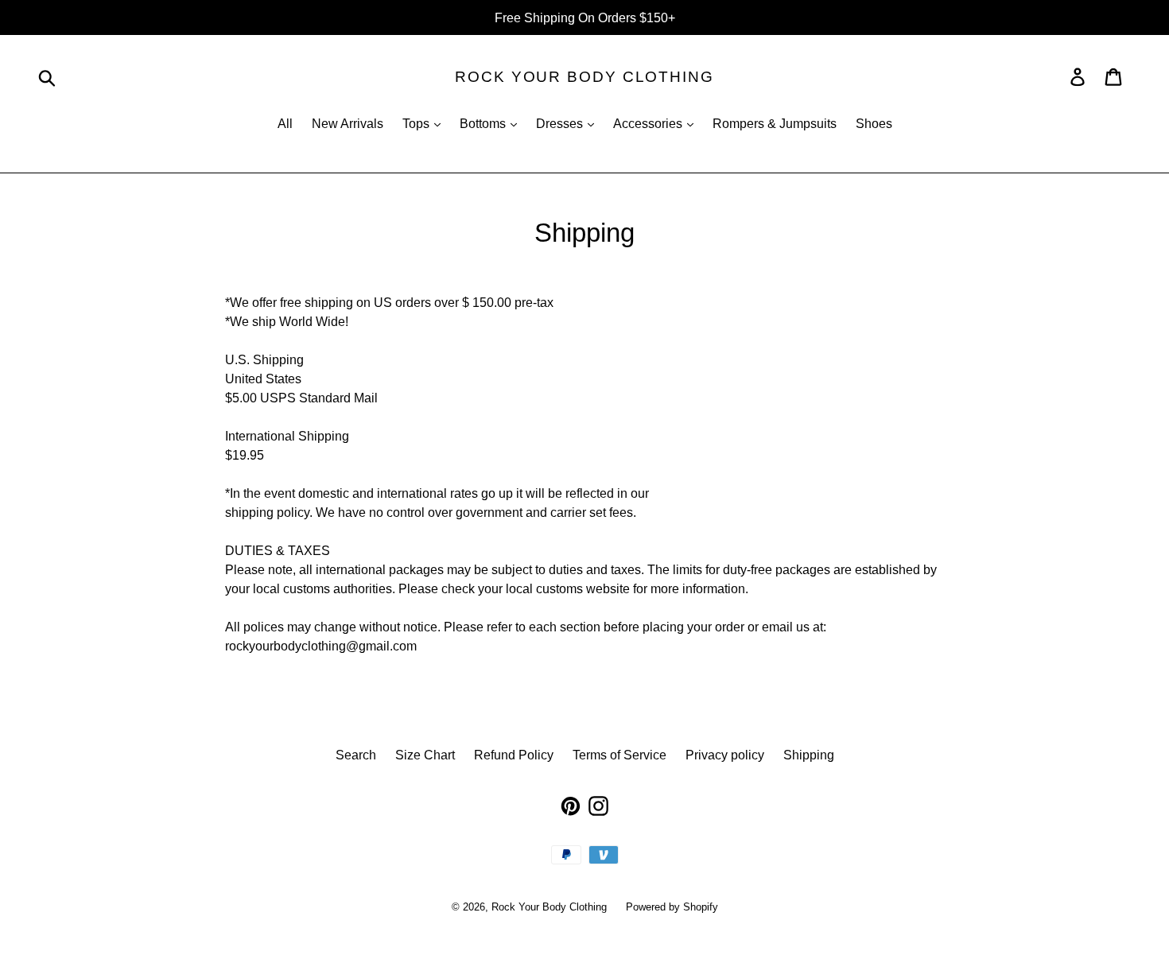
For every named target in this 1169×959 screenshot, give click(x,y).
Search (356, 754)
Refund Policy (513, 754)
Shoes (874, 123)
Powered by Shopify (672, 906)
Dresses (561, 123)
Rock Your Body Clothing (584, 76)
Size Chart (425, 754)
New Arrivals (347, 123)
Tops (417, 123)
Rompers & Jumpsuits (775, 123)
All (285, 123)
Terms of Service (619, 754)
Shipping (808, 754)
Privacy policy (724, 754)
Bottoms (484, 123)
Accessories (649, 123)
